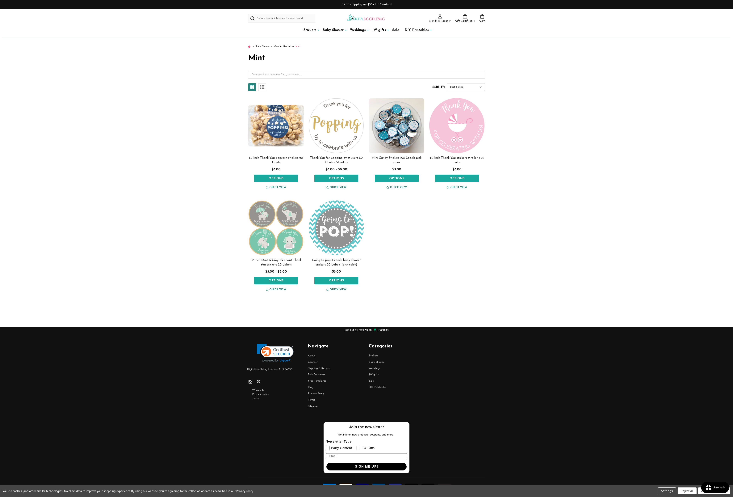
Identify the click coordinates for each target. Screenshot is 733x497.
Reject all (687, 491)
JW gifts (379, 30)
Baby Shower (333, 30)
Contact (313, 362)
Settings (667, 491)
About (311, 355)
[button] (275, 353)
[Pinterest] (258, 381)
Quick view (277, 187)
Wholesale (258, 390)
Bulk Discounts (316, 374)
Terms (255, 398)
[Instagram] (250, 381)
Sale (395, 30)
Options (276, 178)
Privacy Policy (260, 394)
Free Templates (317, 381)
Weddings (358, 30)
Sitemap (313, 406)
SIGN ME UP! (366, 466)
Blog (310, 387)
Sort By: (438, 87)
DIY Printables (417, 30)
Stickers (310, 30)
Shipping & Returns (319, 368)
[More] (318, 30)
